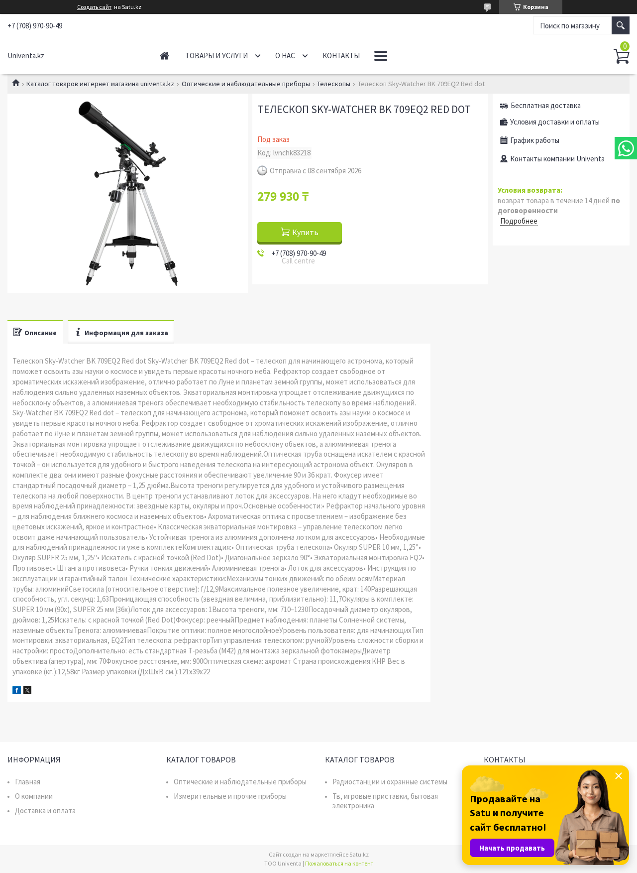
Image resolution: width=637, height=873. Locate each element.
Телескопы (333, 83)
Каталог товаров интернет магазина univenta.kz (100, 83)
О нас (285, 55)
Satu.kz (359, 854)
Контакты (341, 55)
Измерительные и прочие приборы (230, 796)
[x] (27, 691)
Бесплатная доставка (546, 105)
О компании (34, 796)
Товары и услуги (216, 55)
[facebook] (16, 691)
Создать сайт (94, 6)
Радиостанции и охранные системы (389, 781)
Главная (164, 55)
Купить (305, 232)
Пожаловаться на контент (339, 863)
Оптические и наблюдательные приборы (246, 83)
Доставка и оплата (45, 810)
